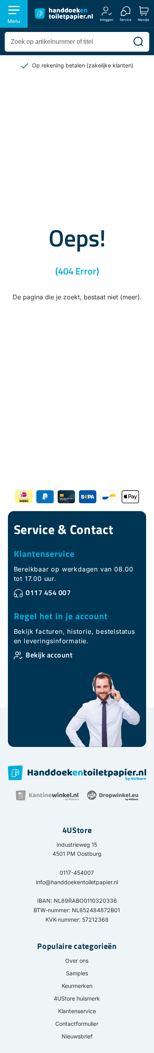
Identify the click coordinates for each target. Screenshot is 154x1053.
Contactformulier (76, 1023)
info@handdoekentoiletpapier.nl (77, 882)
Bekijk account (49, 655)
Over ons (76, 960)
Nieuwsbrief (77, 1036)
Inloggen (106, 19)
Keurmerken (77, 985)
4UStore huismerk (77, 998)
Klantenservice (44, 553)
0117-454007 (77, 872)
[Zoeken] (138, 42)
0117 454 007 (48, 592)
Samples (77, 973)
